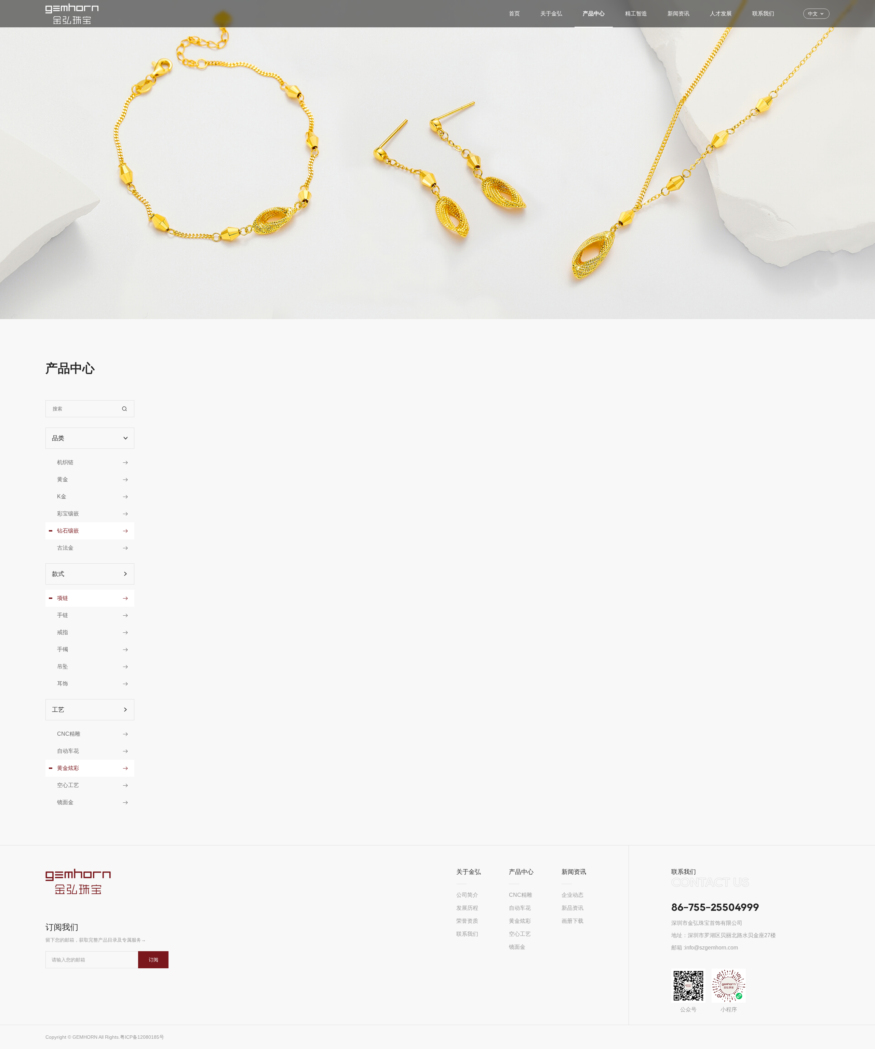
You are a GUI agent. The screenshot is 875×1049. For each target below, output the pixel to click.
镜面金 (517, 947)
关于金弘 (551, 13)
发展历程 (467, 908)
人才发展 (721, 13)
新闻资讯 (678, 13)
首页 (514, 13)
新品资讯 (572, 908)
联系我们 (763, 13)
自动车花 (520, 908)
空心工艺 (520, 934)
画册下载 (572, 921)
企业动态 (572, 895)
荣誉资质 (467, 921)
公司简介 (467, 895)
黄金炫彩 (520, 921)
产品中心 (594, 13)
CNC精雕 (520, 895)
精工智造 (636, 13)
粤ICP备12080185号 (142, 1037)
